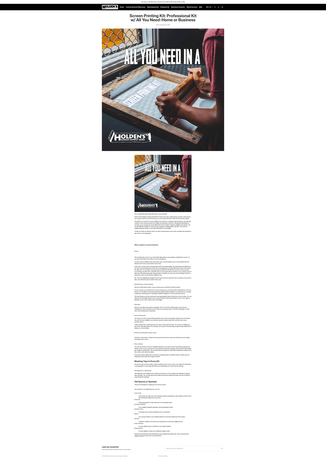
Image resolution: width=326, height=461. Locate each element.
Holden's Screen (139, 435)
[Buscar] (215, 7)
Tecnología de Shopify (122, 456)
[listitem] (200, 7)
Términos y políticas (163, 456)
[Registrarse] (221, 448)
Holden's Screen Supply (111, 456)
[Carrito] (222, 7)
